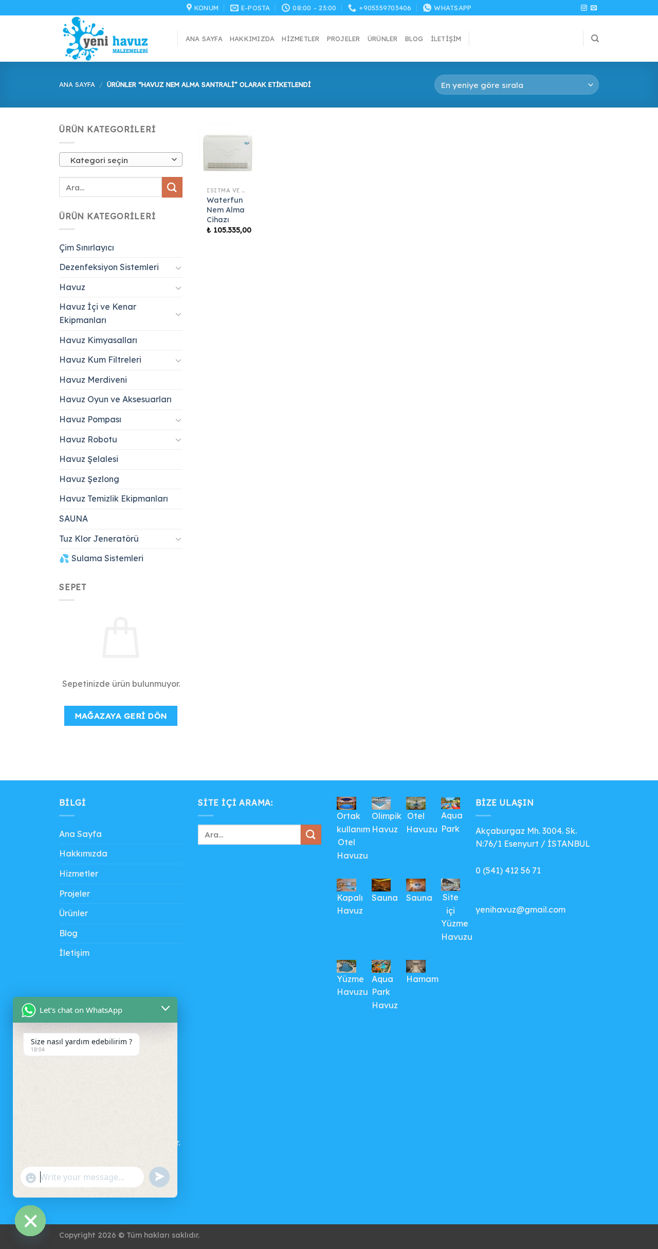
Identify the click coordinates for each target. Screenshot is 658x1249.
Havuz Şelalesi (88, 459)
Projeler (343, 38)
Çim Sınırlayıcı (86, 247)
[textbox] (118, 160)
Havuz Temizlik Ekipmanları (113, 498)
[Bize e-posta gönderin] (594, 8)
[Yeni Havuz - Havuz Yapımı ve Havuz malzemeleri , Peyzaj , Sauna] (110, 38)
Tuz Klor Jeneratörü (99, 538)
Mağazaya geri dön (121, 715)
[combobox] (120, 159)
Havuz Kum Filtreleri (100, 359)
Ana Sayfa (204, 38)
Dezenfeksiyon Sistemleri (109, 267)
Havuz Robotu (88, 439)
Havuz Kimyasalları (98, 340)
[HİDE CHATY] (30, 1220)
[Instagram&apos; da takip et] (584, 8)
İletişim (446, 38)
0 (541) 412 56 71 (508, 870)
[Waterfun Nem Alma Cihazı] (227, 152)
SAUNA (73, 518)
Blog (414, 38)
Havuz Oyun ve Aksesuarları (115, 399)
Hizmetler (300, 38)
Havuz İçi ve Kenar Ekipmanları (97, 313)
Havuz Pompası (90, 419)
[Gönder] (172, 187)
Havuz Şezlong (89, 479)
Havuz (72, 287)
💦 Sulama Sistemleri (101, 558)
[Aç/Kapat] (178, 267)
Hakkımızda (252, 38)
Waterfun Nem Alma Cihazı (226, 209)
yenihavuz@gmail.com (520, 909)
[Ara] (595, 38)
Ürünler (383, 38)
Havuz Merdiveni (93, 379)
